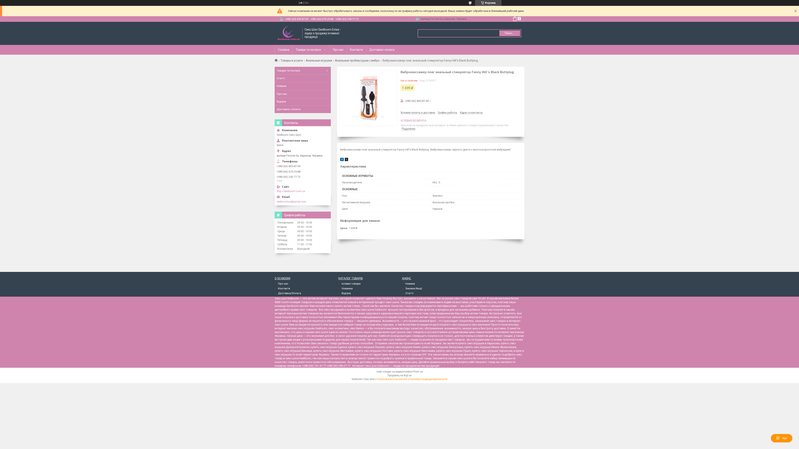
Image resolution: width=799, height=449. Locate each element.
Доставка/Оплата (289, 293)
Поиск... (510, 33)
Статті (281, 78)
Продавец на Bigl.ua (400, 375)
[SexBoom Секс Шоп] (289, 33)
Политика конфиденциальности (428, 379)
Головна (283, 49)
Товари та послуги (308, 49)
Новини (281, 86)
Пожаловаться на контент (392, 379)
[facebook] (342, 160)
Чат (784, 438)
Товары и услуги (291, 60)
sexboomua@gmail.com (291, 201)
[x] (346, 160)
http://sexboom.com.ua (291, 191)
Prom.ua (418, 371)
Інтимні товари (351, 283)
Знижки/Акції (413, 288)
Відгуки (281, 101)
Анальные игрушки (319, 60)
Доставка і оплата (382, 49)
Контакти (356, 49)
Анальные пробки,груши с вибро (357, 60)
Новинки (347, 288)
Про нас (338, 49)
